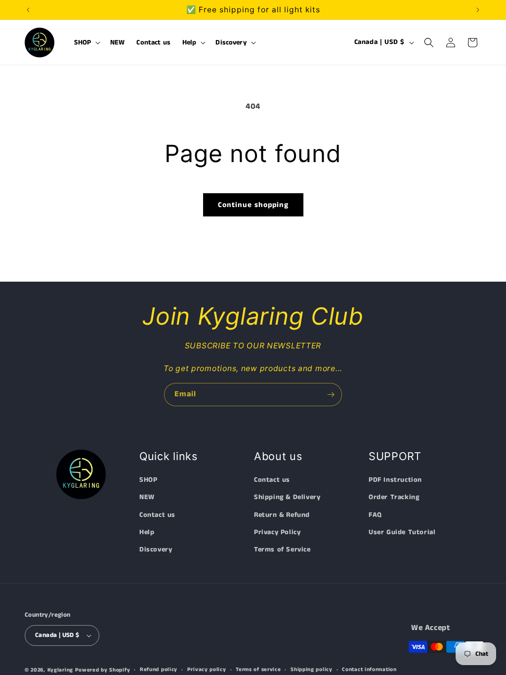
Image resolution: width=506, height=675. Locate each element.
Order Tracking (394, 497)
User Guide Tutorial (402, 532)
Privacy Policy (277, 532)
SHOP (148, 480)
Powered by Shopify (102, 670)
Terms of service (258, 670)
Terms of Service (282, 549)
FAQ (375, 515)
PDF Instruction (395, 480)
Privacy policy (206, 670)
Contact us (157, 515)
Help (146, 532)
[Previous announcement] (28, 9)
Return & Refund (282, 515)
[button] (86, 42)
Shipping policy (312, 670)
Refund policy (158, 670)
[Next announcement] (478, 9)
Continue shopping (253, 205)
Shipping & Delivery (287, 497)
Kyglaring (60, 670)
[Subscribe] (330, 394)
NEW (147, 497)
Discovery (155, 549)
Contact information (369, 670)
